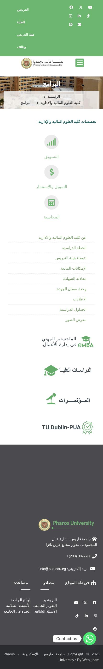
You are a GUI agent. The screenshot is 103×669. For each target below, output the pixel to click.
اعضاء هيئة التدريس (70, 258)
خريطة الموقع (78, 582)
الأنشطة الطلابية (18, 606)
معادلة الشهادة (74, 279)
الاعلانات (79, 299)
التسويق (51, 156)
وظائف (21, 47)
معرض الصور (75, 320)
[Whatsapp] (89, 638)
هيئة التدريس (25, 34)
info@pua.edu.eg (53, 569)
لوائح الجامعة (20, 600)
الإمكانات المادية (73, 268)
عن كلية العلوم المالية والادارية (62, 237)
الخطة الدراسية (74, 248)
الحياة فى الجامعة (17, 611)
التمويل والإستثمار (51, 186)
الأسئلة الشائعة (45, 611)
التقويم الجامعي (45, 606)
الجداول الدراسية (73, 309)
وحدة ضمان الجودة (71, 289)
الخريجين (23, 9)
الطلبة (21, 22)
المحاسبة (52, 217)
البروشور (50, 600)
